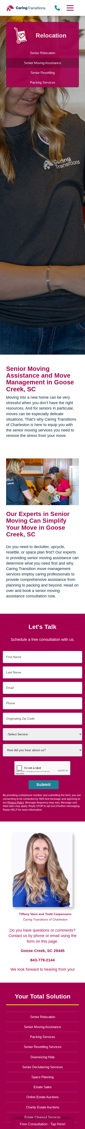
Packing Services (42, 1037)
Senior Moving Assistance (42, 1027)
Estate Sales (43, 1087)
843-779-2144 (42, 960)
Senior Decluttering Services (42, 1067)
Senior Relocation (42, 1017)
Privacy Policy (15, 802)
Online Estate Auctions (42, 1097)
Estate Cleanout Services (42, 1117)
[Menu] (69, 7)
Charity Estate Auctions (42, 1107)
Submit (43, 784)
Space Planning (42, 1077)
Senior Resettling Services (42, 1047)
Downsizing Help (42, 1057)
